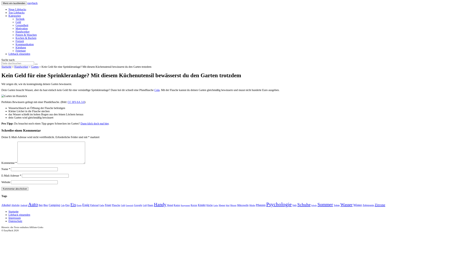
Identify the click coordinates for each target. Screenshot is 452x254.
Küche (209, 205)
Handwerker (22, 31)
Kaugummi (185, 205)
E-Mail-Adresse (11, 175)
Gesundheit (22, 25)
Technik (20, 18)
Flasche (116, 205)
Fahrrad (94, 205)
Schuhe (304, 204)
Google (138, 205)
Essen (79, 205)
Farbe (101, 205)
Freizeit (20, 41)
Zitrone (380, 205)
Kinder (202, 205)
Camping (54, 205)
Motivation (22, 28)
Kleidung (21, 47)
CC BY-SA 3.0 (76, 102)
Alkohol (6, 205)
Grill (145, 205)
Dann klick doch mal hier (95, 123)
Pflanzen (261, 205)
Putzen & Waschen (26, 34)
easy (32, 3)
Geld (18, 22)
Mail (228, 205)
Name (5, 169)
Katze (177, 205)
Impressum (14, 217)
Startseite (6, 66)
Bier (45, 205)
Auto (33, 204)
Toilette (337, 205)
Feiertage (21, 50)
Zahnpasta (368, 205)
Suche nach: (8, 59)
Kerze (194, 205)
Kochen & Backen (26, 38)
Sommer (325, 204)
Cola (157, 90)
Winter (357, 205)
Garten (35, 66)
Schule (314, 205)
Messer (233, 205)
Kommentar (9, 162)
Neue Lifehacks (17, 9)
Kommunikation (25, 44)
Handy (160, 204)
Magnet (222, 205)
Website (5, 182)
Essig (86, 205)
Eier (67, 205)
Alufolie (15, 205)
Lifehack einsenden (19, 53)
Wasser (346, 204)
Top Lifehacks (16, 12)
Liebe (215, 205)
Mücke (252, 205)
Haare (150, 205)
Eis (73, 204)
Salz (294, 205)
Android (23, 205)
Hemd (170, 205)
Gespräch (129, 205)
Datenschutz (15, 221)
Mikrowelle (243, 205)
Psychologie (279, 204)
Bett (41, 205)
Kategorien (14, 15)
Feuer (108, 205)
